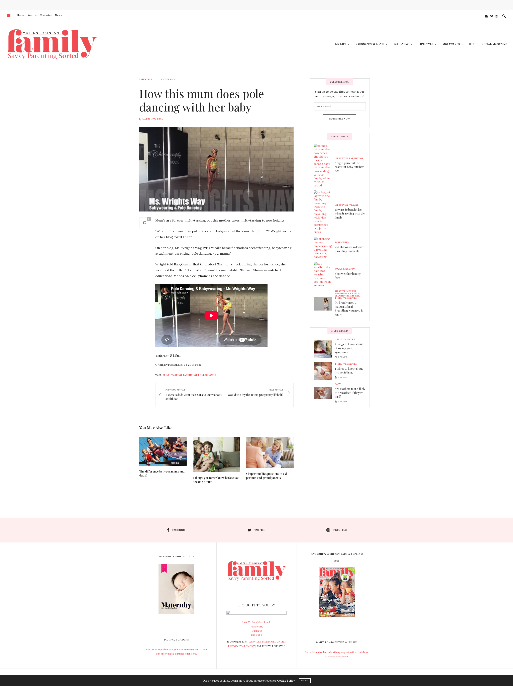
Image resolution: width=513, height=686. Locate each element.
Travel (353, 205)
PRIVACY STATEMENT (241, 646)
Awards (32, 15)
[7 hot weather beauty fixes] (324, 274)
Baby (338, 384)
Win (472, 44)
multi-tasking (172, 375)
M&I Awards (451, 44)
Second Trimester (347, 296)
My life (340, 44)
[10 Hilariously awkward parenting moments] (324, 248)
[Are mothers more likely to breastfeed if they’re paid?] (324, 393)
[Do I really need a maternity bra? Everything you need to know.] (324, 304)
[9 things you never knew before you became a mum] (216, 454)
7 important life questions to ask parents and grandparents (267, 476)
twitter (259, 529)
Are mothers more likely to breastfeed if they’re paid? (350, 393)
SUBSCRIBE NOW (339, 118)
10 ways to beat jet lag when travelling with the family (350, 213)
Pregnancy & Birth (369, 44)
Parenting (401, 44)
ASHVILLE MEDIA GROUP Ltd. (267, 641)
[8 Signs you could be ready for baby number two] (324, 165)
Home (20, 15)
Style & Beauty (345, 269)
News (58, 15)
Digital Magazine (494, 44)
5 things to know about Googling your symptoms (349, 348)
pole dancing (207, 375)
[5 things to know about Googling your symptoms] (324, 349)
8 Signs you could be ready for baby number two (349, 167)
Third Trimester (346, 298)
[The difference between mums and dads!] (163, 451)
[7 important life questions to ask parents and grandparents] (270, 452)
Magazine (46, 15)
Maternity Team (152, 119)
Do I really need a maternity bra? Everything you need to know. (349, 308)
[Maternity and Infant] (52, 44)
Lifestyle (425, 44)
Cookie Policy (286, 680)
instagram (340, 529)
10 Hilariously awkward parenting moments (349, 249)
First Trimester (345, 291)
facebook (179, 529)
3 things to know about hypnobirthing (349, 370)
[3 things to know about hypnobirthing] (324, 371)
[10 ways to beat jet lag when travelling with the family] (324, 212)
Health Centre (345, 339)
